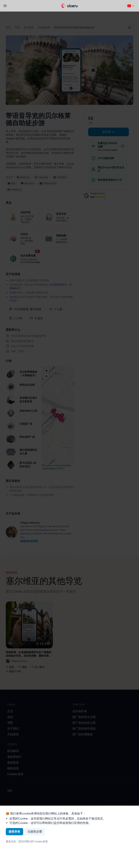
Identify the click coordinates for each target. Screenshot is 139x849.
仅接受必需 (35, 831)
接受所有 (14, 831)
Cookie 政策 (41, 841)
